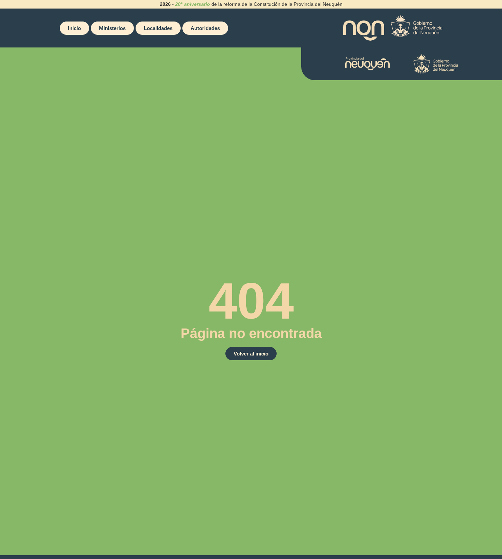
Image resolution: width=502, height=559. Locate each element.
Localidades (158, 28)
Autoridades (205, 28)
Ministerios (112, 28)
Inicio (74, 28)
